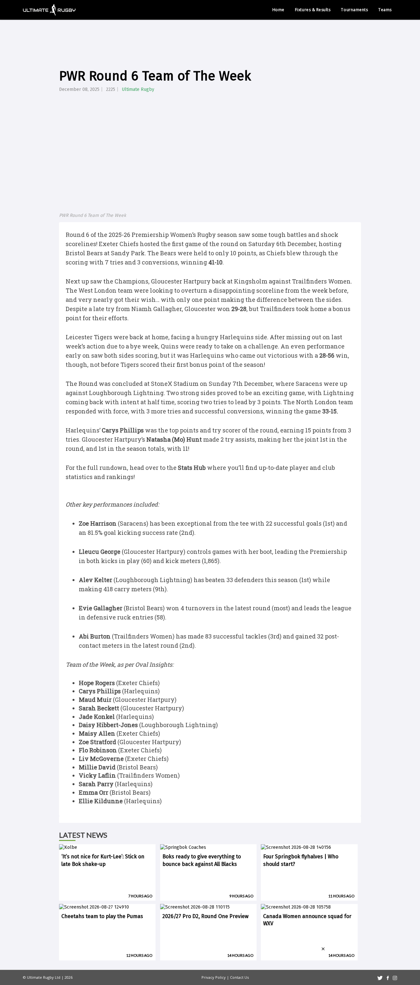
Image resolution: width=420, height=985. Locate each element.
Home (278, 9)
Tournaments (354, 9)
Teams (385, 9)
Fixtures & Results (313, 9)
